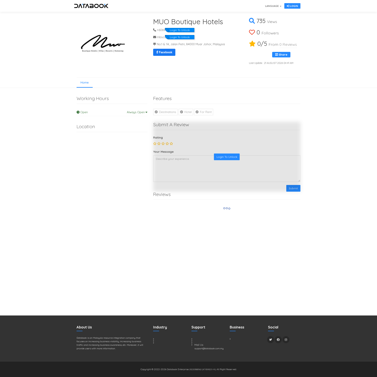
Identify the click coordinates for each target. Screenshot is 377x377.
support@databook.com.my (209, 348)
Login (293, 5)
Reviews (288, 44)
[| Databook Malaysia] (241, 4)
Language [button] (272, 5)
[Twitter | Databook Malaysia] (270, 339)
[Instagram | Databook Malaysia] (285, 339)
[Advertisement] (106, 235)
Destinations (167, 112)
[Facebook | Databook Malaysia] (278, 339)
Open (112, 112)
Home (85, 82)
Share (282, 54)
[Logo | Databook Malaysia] (91, 6)
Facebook (165, 52)
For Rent (205, 112)
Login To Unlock (180, 30)
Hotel (188, 112)
